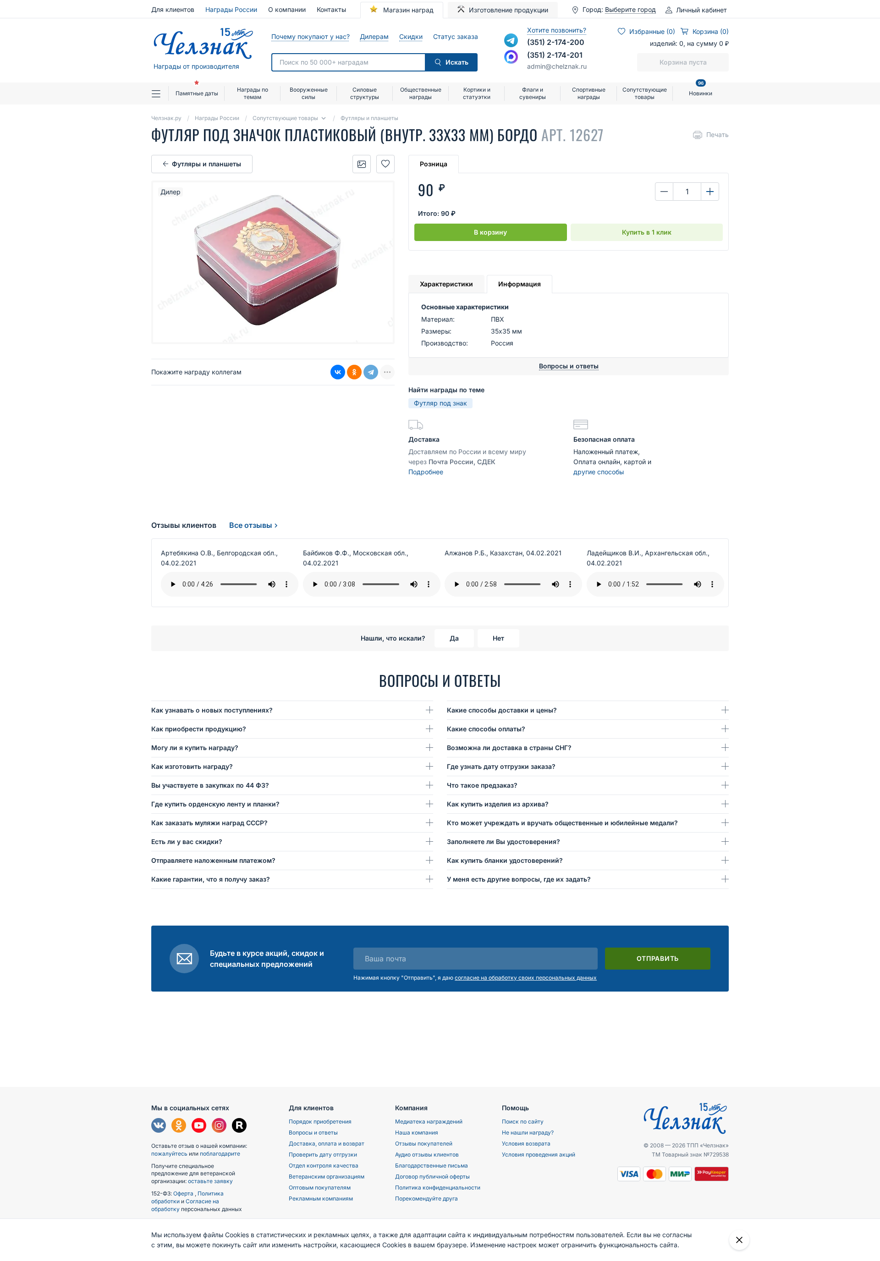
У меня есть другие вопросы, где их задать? (519, 879)
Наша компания (416, 1132)
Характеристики (446, 284)
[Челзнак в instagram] (219, 1126)
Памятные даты (197, 93)
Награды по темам (252, 93)
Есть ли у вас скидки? (186, 841)
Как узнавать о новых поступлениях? (212, 710)
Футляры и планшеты (206, 164)
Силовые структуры (364, 93)
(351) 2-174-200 (555, 42)
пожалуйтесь (169, 1153)
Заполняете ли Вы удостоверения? (503, 841)
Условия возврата (526, 1143)
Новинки (700, 89)
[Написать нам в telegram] (511, 40)
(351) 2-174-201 (555, 55)
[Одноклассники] (354, 372)
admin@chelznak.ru (557, 66)
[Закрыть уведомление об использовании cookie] (739, 1240)
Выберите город (630, 9)
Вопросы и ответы (313, 1132)
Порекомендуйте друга (426, 1198)
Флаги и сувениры (532, 93)
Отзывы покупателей (423, 1143)
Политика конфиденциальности (437, 1187)
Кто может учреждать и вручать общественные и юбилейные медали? (562, 823)
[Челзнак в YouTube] (199, 1126)
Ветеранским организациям (326, 1176)
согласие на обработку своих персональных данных (526, 977)
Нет (498, 638)
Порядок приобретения (320, 1121)
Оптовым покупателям (320, 1187)
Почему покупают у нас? (310, 36)
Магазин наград (407, 10)
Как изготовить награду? (192, 766)
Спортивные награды (588, 93)
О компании (287, 9)
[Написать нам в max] (511, 57)
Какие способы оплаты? (486, 729)
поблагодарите (220, 1153)
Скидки (410, 36)
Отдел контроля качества (323, 1165)
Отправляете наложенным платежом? (213, 860)
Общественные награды (420, 93)
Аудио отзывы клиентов (427, 1154)
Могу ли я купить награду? (194, 747)
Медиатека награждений (428, 1121)
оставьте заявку (210, 1181)
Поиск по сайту (523, 1121)
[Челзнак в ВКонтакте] (158, 1126)
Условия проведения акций (538, 1154)
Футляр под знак (440, 403)
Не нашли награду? (528, 1132)
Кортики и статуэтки (476, 93)
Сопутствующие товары (644, 93)
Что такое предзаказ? (482, 785)
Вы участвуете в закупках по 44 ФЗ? (210, 785)
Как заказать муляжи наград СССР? (209, 823)
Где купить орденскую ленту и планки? (215, 804)
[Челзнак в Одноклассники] (178, 1126)
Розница (433, 164)
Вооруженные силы (309, 93)
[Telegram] (370, 372)
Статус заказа (455, 36)
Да (454, 638)
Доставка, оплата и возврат (326, 1143)
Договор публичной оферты (432, 1176)
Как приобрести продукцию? (198, 729)
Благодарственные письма (431, 1165)
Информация (519, 284)
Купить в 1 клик (646, 232)
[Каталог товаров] (160, 93)
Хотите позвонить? (556, 30)
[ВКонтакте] (337, 372)
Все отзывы (250, 525)
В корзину (490, 232)
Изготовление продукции (508, 10)
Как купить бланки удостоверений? (505, 860)
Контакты (331, 9)
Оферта (184, 1193)
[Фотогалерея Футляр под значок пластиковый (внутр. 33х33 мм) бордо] (361, 164)
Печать (717, 134)
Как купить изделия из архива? (498, 804)
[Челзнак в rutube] (239, 1126)
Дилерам (374, 36)
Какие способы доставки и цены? (502, 710)
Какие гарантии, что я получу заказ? (210, 879)
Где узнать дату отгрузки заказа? (501, 766)
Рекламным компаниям (321, 1198)
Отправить (658, 958)
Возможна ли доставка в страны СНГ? (509, 747)
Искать (457, 62)
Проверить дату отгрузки (323, 1154)
